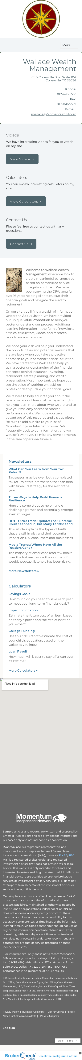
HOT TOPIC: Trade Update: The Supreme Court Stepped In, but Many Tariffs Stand (41, 522)
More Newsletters (24, 571)
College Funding (22, 631)
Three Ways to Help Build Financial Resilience (36, 498)
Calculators (20, 586)
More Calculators (23, 670)
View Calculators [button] (24, 201)
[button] (69, 45)
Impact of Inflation (23, 610)
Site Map (9, 1028)
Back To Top (66, 1040)
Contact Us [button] (19, 244)
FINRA (62, 855)
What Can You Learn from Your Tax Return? (36, 470)
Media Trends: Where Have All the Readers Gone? (35, 546)
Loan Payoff (18, 651)
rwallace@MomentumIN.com (53, 114)
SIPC (71, 855)
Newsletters (20, 461)
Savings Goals (19, 594)
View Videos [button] (20, 159)
